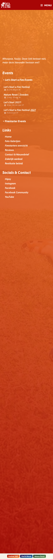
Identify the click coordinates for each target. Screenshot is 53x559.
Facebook (10, 187)
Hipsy (8, 179)
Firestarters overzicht (16, 145)
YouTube (9, 196)
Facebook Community (16, 192)
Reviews (9, 150)
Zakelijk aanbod (13, 158)
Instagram (10, 183)
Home (8, 136)
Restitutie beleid (14, 163)
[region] (26, 88)
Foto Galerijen (12, 141)
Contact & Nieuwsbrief (17, 154)
